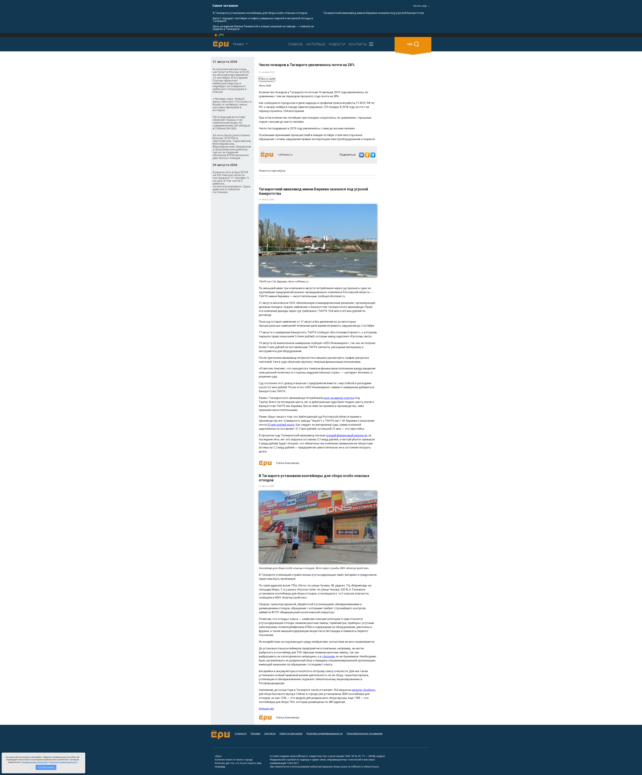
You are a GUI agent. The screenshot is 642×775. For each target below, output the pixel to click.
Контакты (270, 733)
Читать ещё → (421, 5)
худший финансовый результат (347, 435)
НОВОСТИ (337, 44)
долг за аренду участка (338, 398)
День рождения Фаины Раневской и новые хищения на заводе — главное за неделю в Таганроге (263, 27)
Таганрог (239, 44)
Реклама (255, 733)
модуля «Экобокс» (363, 690)
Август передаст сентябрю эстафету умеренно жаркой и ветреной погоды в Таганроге (263, 19)
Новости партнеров (291, 733)
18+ (410, 44)
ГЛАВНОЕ (295, 44)
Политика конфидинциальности (324, 733)
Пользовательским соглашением (34, 762)
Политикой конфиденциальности (63, 762)
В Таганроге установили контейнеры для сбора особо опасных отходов (260, 13)
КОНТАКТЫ (358, 44)
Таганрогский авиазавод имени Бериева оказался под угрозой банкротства (373, 13)
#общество (266, 708)
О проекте (241, 733)
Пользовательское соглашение (365, 733)
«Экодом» (328, 656)
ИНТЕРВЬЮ (316, 44)
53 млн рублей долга (280, 424)
